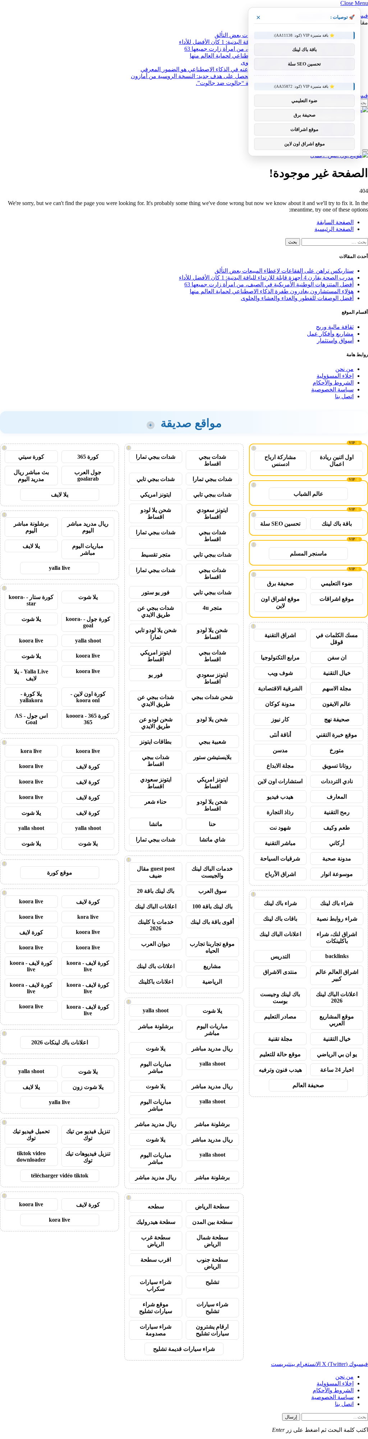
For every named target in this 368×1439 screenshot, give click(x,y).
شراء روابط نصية (337, 919)
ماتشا (155, 824)
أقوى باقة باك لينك (212, 922)
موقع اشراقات (336, 599)
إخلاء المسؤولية (335, 376)
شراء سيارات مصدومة (155, 1330)
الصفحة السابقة (335, 222)
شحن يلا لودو (212, 719)
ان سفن (336, 657)
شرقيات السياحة (280, 858)
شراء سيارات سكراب (155, 1285)
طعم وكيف (336, 828)
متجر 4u (212, 608)
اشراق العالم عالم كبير (337, 975)
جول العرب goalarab (87, 475)
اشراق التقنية (280, 635)
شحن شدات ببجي (212, 697)
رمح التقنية (337, 812)
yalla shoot (156, 1010)
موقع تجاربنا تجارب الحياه (212, 947)
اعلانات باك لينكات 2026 (59, 1042)
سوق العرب (212, 891)
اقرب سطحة (156, 1260)
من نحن (344, 369)
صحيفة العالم (308, 1085)
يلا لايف (59, 494)
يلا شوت (212, 1011)
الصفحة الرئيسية (334, 229)
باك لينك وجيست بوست (280, 997)
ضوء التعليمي (337, 583)
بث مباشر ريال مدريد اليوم (31, 475)
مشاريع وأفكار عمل (330, 334)
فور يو (155, 675)
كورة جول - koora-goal (88, 622)
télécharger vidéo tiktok (59, 1175)
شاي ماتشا (212, 839)
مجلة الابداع (280, 766)
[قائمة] (365, 150)
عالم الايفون (336, 704)
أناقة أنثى (280, 735)
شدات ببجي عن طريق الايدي (155, 611)
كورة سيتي (31, 457)
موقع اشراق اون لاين (280, 602)
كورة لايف (88, 766)
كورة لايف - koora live (87, 966)
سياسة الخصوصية (332, 389)
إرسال (291, 1417)
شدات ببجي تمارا (155, 457)
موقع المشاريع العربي (336, 1019)
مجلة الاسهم (336, 688)
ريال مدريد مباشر (212, 1048)
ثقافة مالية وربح (335, 327)
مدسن (280, 750)
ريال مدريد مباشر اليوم (88, 527)
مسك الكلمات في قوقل (337, 638)
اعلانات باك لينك (156, 966)
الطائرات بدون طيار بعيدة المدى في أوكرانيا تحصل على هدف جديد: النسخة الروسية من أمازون (242, 76)
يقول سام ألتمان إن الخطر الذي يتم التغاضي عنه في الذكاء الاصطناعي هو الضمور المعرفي (247, 69)
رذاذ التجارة (280, 812)
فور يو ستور (156, 592)
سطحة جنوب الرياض (212, 1263)
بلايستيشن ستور (212, 757)
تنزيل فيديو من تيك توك (88, 1134)
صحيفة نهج (337, 719)
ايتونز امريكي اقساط (155, 655)
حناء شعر (155, 802)
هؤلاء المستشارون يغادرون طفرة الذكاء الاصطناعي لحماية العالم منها (272, 291)
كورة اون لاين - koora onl (88, 697)
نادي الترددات (337, 781)
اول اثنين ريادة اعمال (337, 460)
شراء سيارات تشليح (212, 1307)
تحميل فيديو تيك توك (31, 1134)
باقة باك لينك (337, 524)
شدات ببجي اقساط (212, 460)
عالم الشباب (308, 494)
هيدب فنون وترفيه (280, 1070)
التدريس (280, 956)
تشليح (212, 1282)
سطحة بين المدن (212, 1222)
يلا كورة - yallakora (31, 697)
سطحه (156, 1206)
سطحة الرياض (212, 1206)
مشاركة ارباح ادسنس (280, 460)
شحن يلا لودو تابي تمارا (155, 633)
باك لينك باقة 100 (212, 906)
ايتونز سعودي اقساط (212, 513)
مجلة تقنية (280, 1039)
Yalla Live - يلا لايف (31, 674)
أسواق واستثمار (335, 340)
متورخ (337, 750)
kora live (31, 751)
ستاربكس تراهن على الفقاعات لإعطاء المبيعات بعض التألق (284, 271)
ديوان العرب (155, 944)
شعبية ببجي (212, 742)
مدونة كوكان (280, 704)
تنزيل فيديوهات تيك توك (87, 1156)
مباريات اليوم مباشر (212, 1029)
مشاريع (212, 966)
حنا (212, 824)
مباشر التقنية (280, 843)
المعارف (337, 797)
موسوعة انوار (337, 874)
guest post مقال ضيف (156, 872)
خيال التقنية (337, 673)
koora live (31, 640)
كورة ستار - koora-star (31, 600)
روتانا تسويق (336, 766)
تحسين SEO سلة (280, 524)
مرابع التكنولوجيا (280, 657)
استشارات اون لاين (280, 781)
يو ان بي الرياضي (337, 1054)
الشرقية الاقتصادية (280, 688)
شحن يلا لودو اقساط (156, 513)
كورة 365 (88, 457)
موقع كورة (59, 873)
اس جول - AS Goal (31, 719)
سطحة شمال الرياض (212, 1240)
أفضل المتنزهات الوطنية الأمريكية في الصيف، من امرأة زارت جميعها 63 (269, 284)
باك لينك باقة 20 (155, 891)
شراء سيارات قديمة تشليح (184, 1349)
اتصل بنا (344, 396)
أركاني (336, 843)
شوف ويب (280, 673)
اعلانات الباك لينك (280, 934)
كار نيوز (280, 719)
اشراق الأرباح (280, 874)
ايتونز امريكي (155, 494)
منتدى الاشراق (280, 972)
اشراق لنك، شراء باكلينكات (337, 937)
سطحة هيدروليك (155, 1222)
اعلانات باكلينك (155, 982)
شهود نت (280, 828)
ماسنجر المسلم (308, 553)
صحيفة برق (280, 583)
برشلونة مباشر (155, 1026)
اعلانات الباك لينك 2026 (337, 997)
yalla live (59, 568)
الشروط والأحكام (333, 383)
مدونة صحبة (336, 858)
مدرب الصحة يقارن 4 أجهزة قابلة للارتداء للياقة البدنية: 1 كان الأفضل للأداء (266, 277)
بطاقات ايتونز (155, 742)
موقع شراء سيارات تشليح (155, 1307)
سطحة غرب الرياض (155, 1240)
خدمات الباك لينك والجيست (212, 872)
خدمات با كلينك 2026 (156, 925)
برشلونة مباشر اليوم (31, 527)
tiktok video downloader (31, 1156)
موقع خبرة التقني (336, 735)
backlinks (337, 956)
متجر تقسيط (156, 554)
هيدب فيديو (280, 797)
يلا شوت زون (88, 1087)
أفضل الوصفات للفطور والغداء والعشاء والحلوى (297, 298)
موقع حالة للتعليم (280, 1054)
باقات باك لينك (280, 919)
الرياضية (212, 982)
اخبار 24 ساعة (337, 1070)
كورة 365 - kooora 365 (88, 719)
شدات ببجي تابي (156, 479)
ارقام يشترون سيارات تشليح (212, 1330)
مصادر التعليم (280, 1016)
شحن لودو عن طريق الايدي (155, 722)
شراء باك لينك (336, 903)
